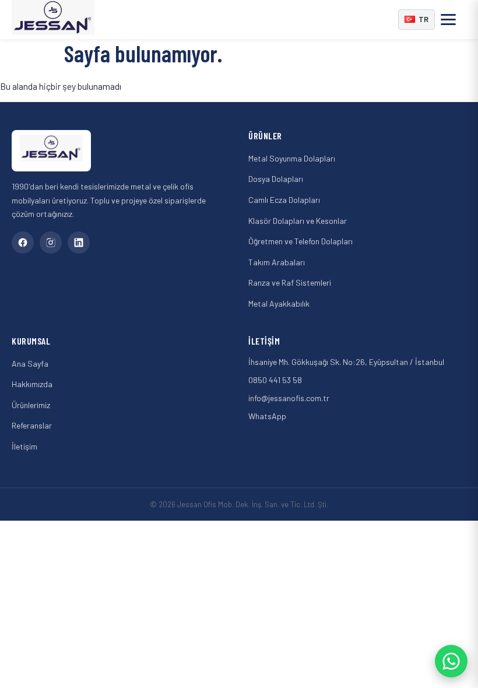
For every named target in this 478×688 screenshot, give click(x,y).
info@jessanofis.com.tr (288, 398)
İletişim (24, 446)
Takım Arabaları (276, 262)
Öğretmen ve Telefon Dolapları (300, 241)
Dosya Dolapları (275, 179)
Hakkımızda (32, 384)
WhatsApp (267, 416)
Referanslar (32, 425)
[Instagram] (51, 242)
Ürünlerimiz (31, 405)
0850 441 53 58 (275, 380)
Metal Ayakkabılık (279, 303)
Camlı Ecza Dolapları (284, 200)
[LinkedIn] (79, 242)
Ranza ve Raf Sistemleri (289, 282)
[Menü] (453, 19)
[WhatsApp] (451, 661)
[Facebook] (23, 242)
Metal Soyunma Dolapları (291, 158)
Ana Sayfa (30, 363)
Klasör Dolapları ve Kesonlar (297, 221)
